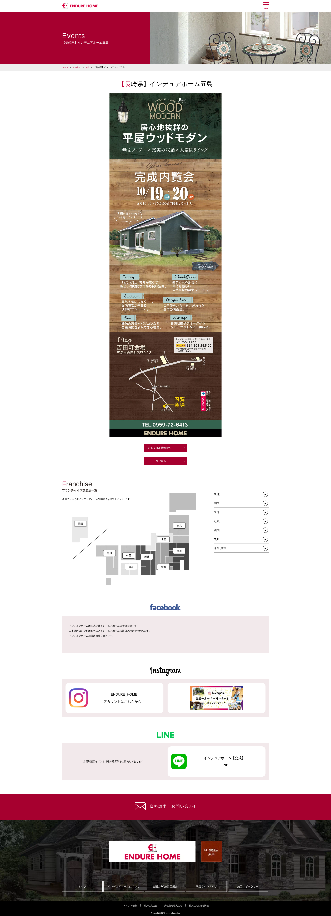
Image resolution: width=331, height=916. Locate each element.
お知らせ (77, 67)
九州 (87, 67)
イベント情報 (130, 905)
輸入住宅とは (150, 905)
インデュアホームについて (124, 886)
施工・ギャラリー (248, 886)
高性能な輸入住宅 (173, 905)
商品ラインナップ (206, 886)
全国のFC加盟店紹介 (165, 886)
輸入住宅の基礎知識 (199, 905)
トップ (65, 67)
